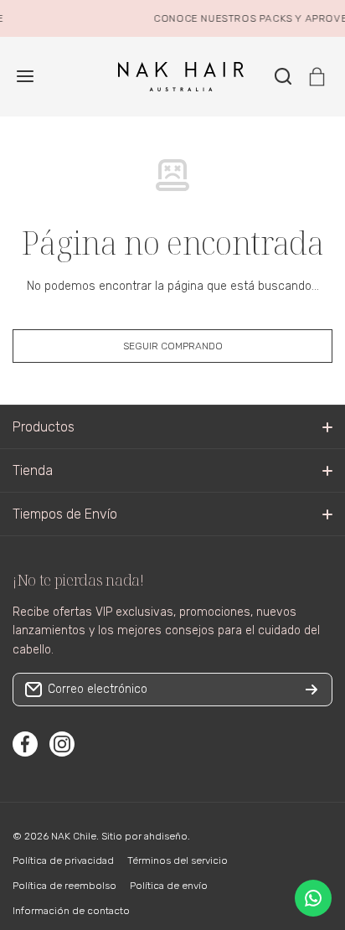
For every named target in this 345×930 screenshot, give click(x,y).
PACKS (273, 18)
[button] (317, 76)
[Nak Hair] (172, 76)
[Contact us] (313, 898)
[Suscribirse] (311, 689)
